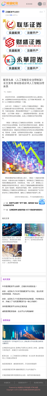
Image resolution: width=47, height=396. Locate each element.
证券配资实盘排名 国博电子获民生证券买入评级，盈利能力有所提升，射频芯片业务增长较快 (23, 349)
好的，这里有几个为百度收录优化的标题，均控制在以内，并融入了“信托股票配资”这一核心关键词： (23, 300)
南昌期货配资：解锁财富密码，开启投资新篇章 (19, 363)
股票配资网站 (38, 382)
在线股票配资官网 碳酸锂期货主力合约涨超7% (19, 369)
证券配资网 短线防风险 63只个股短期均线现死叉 (26, 210)
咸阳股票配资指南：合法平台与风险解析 (18, 311)
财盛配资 (7, 382)
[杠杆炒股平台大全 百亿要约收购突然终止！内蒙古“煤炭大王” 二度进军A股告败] (12, 250)
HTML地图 (34, 387)
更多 (41, 12)
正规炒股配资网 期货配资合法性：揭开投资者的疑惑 (21, 375)
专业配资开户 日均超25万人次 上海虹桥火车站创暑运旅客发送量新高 (22, 342)
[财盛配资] (10, 4)
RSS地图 (27, 387)
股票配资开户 (23, 382)
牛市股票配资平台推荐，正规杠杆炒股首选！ (19, 286)
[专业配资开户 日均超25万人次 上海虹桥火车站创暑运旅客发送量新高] (23, 332)
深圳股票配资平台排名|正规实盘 (14, 306)
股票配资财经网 (28, 390)
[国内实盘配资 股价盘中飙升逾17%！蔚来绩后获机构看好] (34, 229)
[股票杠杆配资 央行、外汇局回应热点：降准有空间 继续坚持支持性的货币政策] (12, 229)
